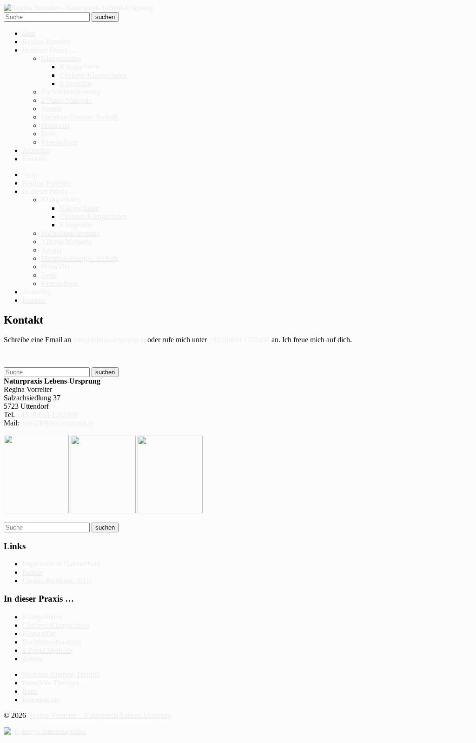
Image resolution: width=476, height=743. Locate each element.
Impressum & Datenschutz (61, 564)
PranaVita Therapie (50, 683)
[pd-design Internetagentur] (45, 731)
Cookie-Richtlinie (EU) (56, 580)
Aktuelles (36, 150)
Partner (32, 572)
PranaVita (55, 125)
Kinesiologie (59, 142)
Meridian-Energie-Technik (80, 117)
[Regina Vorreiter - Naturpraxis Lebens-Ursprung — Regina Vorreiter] (78, 8)
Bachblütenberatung (70, 92)
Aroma (51, 109)
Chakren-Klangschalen (93, 75)
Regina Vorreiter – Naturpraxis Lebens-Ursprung (100, 715)
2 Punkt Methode (66, 100)
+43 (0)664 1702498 (239, 340)
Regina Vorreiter (46, 42)
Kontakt (34, 159)
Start (29, 33)
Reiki (49, 134)
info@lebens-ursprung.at (109, 340)
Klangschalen (61, 58)
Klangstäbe (76, 83)
